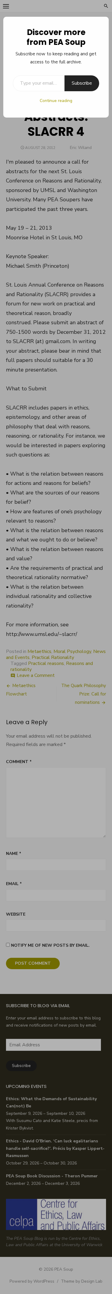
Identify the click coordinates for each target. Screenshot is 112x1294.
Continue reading (56, 100)
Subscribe (82, 83)
